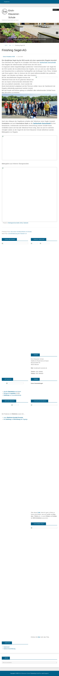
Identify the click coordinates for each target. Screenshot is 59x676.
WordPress (39, 673)
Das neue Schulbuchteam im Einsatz (21, 231)
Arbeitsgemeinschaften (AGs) (15, 222)
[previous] (2, 33)
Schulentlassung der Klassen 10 (17, 233)
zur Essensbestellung (12, 395)
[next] (57, 33)
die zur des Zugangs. (16, 419)
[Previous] (4, 147)
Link (39, 512)
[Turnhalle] (29, 33)
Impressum (7, 647)
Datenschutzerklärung (9, 648)
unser (13, 417)
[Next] (54, 147)
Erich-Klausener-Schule (14, 14)
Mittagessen (10, 393)
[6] (32, 41)
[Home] (2, 45)
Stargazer (46, 673)
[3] (27, 41)
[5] (31, 41)
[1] (24, 41)
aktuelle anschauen (12, 391)
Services (55, 9)
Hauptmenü (6, 1)
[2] (26, 41)
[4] (29, 41)
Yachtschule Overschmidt (47, 62)
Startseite (25, 222)
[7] (34, 41)
